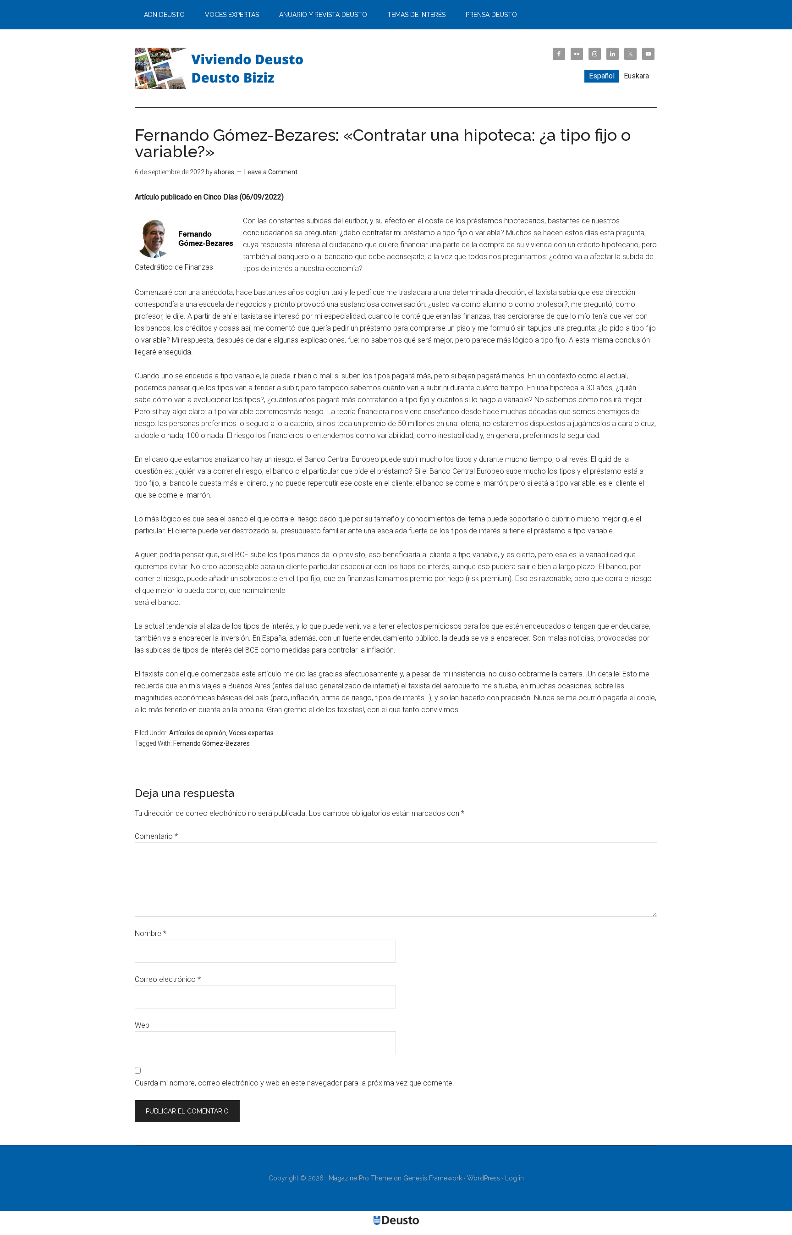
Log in (514, 1178)
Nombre (150, 933)
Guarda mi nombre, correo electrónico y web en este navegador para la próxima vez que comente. (294, 1083)
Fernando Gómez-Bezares (211, 743)
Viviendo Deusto (222, 68)
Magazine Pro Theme (360, 1178)
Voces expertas (251, 733)
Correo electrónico (168, 979)
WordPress (483, 1178)
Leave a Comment (270, 172)
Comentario (156, 836)
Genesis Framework (432, 1178)
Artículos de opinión (197, 733)
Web (142, 1025)
